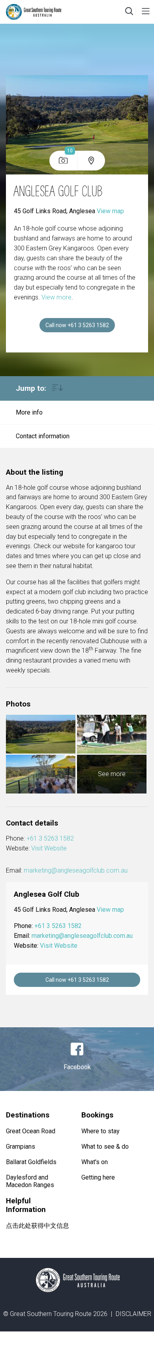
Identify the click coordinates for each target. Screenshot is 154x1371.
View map (110, 211)
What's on (94, 1162)
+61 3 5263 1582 (50, 838)
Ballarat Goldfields (31, 1162)
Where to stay (100, 1131)
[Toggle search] (129, 12)
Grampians (20, 1146)
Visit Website (49, 848)
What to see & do (105, 1146)
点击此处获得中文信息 (37, 1225)
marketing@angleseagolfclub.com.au (76, 870)
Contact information (42, 436)
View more (56, 297)
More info (29, 412)
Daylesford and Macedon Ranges (30, 1181)
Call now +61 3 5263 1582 (77, 325)
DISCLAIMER (133, 1314)
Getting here (98, 1177)
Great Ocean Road (30, 1131)
